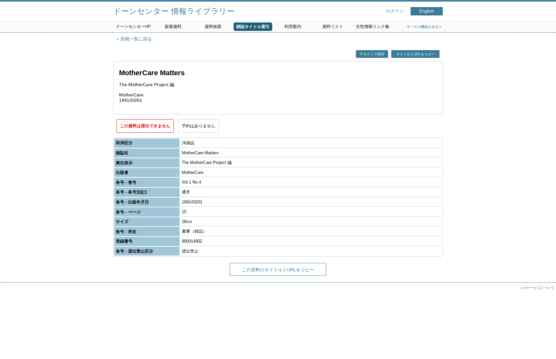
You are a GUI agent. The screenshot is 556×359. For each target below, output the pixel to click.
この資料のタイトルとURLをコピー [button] (278, 269)
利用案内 (292, 26)
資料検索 (213, 26)
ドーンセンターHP (133, 26)
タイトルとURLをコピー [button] (415, 54)
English (426, 11)
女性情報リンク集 (372, 26)
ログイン (395, 11)
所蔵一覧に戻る (136, 38)
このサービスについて (536, 288)
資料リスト (332, 26)
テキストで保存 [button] (372, 54)
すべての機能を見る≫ (424, 27)
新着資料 (173, 26)
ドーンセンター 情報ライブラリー (174, 11)
